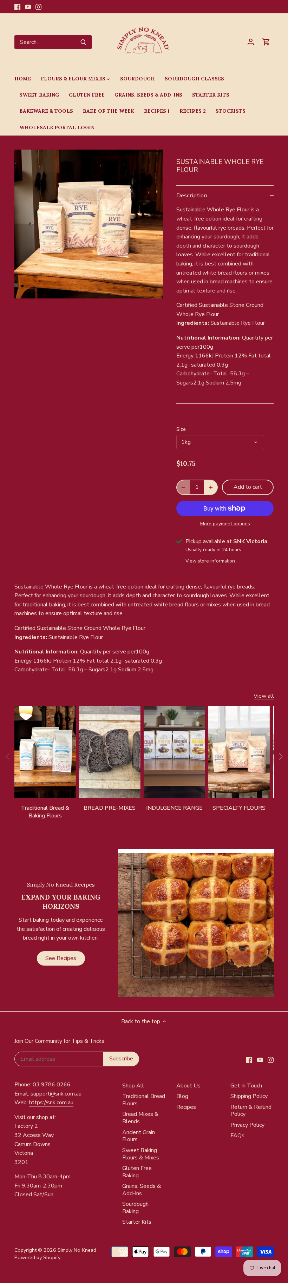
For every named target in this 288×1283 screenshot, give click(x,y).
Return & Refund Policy (250, 1110)
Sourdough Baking (135, 1207)
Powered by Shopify (37, 1257)
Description (191, 195)
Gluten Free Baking (137, 1171)
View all (264, 696)
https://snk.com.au (51, 1102)
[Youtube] (28, 7)
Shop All (133, 1086)
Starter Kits (136, 1222)
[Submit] (83, 42)
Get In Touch (246, 1086)
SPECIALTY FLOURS (239, 808)
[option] (88, 224)
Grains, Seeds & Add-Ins (141, 1189)
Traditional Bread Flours (143, 1099)
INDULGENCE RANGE (174, 808)
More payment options (225, 523)
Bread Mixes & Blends (140, 1117)
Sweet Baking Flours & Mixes (140, 1154)
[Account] (250, 42)
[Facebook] (17, 7)
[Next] (280, 756)
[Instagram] (38, 7)
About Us (188, 1086)
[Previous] (7, 756)
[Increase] (210, 487)
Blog (182, 1096)
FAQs (237, 1135)
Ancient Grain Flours (138, 1136)
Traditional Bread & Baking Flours (45, 812)
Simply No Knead (77, 1250)
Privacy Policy (247, 1125)
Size (181, 429)
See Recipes (60, 958)
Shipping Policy (249, 1096)
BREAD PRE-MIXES (110, 808)
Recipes (186, 1107)
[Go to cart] (266, 42)
